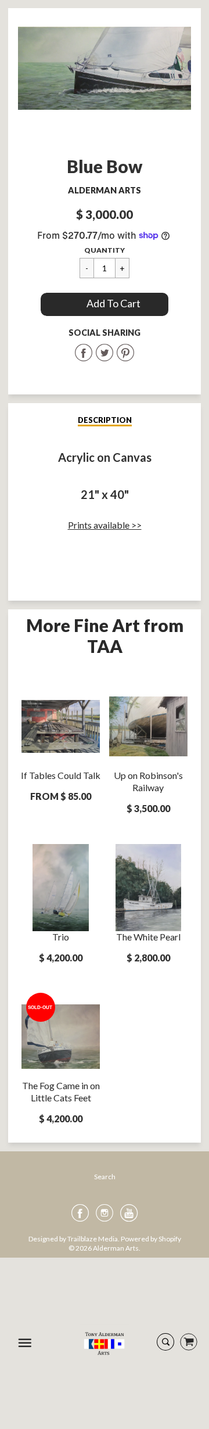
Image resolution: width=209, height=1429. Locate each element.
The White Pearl (148, 936)
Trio (60, 936)
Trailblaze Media (92, 1238)
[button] (104, 304)
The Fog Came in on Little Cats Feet (61, 1091)
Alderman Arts (104, 190)
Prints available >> (105, 524)
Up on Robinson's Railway (148, 781)
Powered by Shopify (151, 1238)
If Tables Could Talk (60, 775)
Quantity (104, 250)
